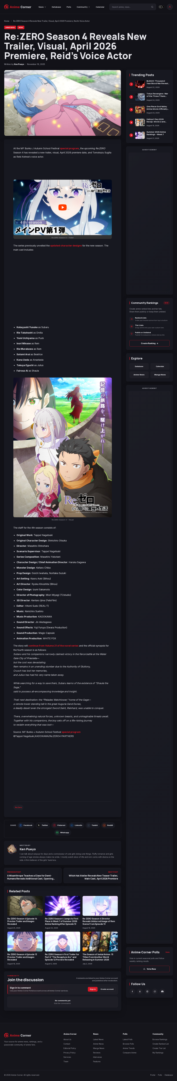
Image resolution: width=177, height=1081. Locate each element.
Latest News (98, 1039)
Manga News (160, 375)
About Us (67, 1039)
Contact (66, 1044)
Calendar (100, 7)
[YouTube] (155, 991)
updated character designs (66, 245)
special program (69, 148)
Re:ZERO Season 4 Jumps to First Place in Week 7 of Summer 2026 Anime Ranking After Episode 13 (61, 921)
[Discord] (162, 991)
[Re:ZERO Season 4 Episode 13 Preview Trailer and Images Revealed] (25, 941)
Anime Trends (129, 1048)
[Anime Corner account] (170, 7)
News (21, 27)
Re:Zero (18, 807)
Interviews (97, 1057)
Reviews (96, 1053)
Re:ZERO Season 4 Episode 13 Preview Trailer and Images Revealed (22, 957)
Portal (152, 1075)
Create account (107, 989)
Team (65, 1061)
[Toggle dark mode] (161, 6)
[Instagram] (147, 991)
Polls (69, 7)
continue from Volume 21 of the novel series (53, 645)
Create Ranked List (161, 1044)
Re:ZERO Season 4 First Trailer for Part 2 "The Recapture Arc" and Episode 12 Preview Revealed (62, 957)
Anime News (10, 27)
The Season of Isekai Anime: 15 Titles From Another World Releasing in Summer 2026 (98, 957)
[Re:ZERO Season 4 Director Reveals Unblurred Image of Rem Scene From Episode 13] (100, 906)
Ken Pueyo (19, 64)
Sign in (93, 989)
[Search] (152, 7)
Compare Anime (129, 1053)
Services (67, 1057)
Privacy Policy (69, 1053)
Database (56, 7)
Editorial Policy (69, 1048)
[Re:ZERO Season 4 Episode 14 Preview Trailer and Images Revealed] (25, 906)
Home (6, 21)
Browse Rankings (160, 1039)
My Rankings (158, 1053)
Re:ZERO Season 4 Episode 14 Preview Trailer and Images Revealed (22, 921)
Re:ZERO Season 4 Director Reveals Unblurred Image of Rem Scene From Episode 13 (99, 921)
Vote (167, 952)
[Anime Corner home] (17, 7)
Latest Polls (127, 1039)
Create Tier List (159, 1048)
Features (97, 1061)
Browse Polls (128, 1044)
